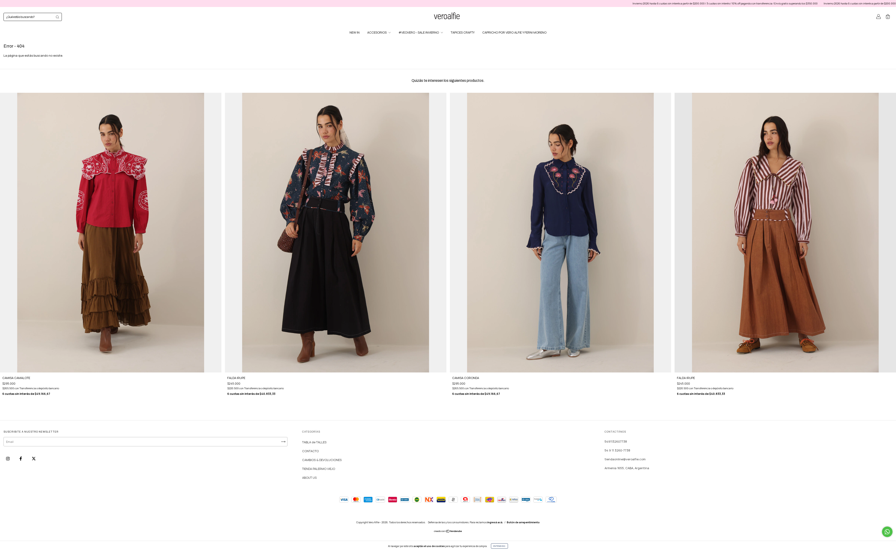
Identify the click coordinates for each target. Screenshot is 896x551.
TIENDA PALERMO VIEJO (318, 469)
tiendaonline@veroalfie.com (625, 459)
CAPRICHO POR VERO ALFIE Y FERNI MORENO (514, 32)
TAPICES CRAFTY (463, 32)
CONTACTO (310, 451)
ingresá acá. (495, 522)
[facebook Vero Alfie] (21, 459)
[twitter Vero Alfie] (33, 459)
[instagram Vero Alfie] (8, 459)
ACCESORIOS (377, 32)
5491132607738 (616, 441)
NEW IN (355, 32)
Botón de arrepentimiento (523, 522)
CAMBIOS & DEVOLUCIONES (322, 460)
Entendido (499, 546)
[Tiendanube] (448, 532)
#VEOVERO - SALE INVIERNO (419, 32)
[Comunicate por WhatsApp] (887, 532)
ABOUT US (309, 477)
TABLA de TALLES (314, 442)
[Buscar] (57, 17)
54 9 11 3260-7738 (617, 450)
